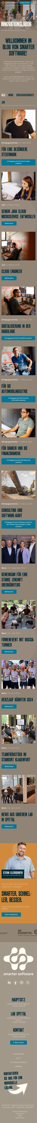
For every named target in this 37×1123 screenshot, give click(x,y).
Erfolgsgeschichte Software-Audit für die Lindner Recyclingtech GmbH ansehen (18, 524)
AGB (19, 1116)
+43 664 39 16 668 (18, 1022)
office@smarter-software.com (18, 1034)
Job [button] (3, 102)
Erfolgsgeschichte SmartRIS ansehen (18, 338)
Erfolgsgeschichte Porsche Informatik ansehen (19, 399)
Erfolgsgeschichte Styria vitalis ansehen (18, 162)
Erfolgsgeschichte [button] (25, 95)
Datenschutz (19, 1118)
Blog (18, 1058)
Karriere (18, 1066)
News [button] (10, 95)
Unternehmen (18, 1054)
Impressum (20, 1114)
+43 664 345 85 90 (18, 1006)
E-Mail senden (18, 1042)
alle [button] (3, 95)
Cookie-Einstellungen (19, 1111)
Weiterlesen (9, 223)
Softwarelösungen (18, 1062)
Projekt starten (25, 2)
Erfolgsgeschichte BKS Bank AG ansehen (18, 461)
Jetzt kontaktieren (11, 914)
